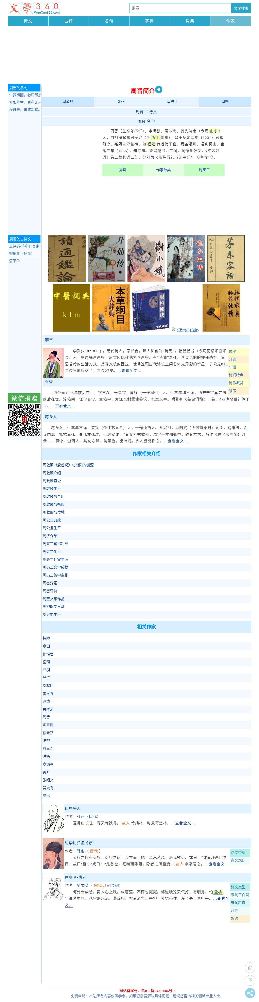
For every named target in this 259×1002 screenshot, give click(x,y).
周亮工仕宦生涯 (55, 560)
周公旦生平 (52, 528)
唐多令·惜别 (76, 877)
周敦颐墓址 (52, 481)
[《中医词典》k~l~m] (71, 330)
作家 (230, 21)
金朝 (115, 886)
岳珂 (46, 662)
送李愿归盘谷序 (79, 843)
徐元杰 (48, 733)
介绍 (232, 360)
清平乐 (14, 261)
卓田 (46, 646)
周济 (120, 102)
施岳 (46, 796)
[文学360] (34, 8)
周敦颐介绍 (52, 473)
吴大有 (48, 788)
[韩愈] (53, 868)
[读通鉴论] (67, 281)
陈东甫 (48, 725)
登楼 (218, 892)
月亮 (234, 911)
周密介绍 (50, 583)
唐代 (93, 817)
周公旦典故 (52, 520)
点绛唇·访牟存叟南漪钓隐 (24, 246)
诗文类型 (238, 853)
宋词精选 (238, 903)
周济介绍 (50, 536)
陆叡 (46, 741)
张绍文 (48, 780)
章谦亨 (48, 764)
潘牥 (46, 756)
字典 (149, 21)
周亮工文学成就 (55, 567)
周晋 (46, 717)
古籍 (68, 21)
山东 (214, 131)
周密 (225, 102)
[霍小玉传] (186, 281)
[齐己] (53, 833)
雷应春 (48, 694)
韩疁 (46, 638)
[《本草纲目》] (111, 330)
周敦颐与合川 (54, 497)
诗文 (28, 21)
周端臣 (48, 686)
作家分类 (163, 170)
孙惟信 (48, 654)
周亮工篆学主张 (55, 575)
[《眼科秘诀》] (151, 330)
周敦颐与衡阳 (54, 505)
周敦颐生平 (52, 489)
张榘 (49, 382)
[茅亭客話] (226, 281)
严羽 (46, 670)
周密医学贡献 (54, 607)
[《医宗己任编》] (186, 330)
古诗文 (146, 112)
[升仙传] (106, 281)
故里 (232, 352)
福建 (152, 144)
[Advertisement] (129, 55)
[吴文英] (53, 902)
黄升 (46, 772)
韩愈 (81, 851)
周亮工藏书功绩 (55, 544)
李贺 (49, 340)
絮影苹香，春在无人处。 (24, 102)
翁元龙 (48, 749)
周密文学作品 (54, 599)
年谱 (232, 367)
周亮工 (172, 102)
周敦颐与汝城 (54, 512)
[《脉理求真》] (221, 330)
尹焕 (46, 701)
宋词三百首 (240, 895)
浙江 (156, 138)
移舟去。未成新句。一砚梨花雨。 (24, 110)
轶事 (232, 391)
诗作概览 (236, 383)
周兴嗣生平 (52, 615)
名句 (109, 21)
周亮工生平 (52, 552)
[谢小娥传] (146, 281)
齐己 (81, 817)
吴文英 (83, 886)
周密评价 (50, 591)
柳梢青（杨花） (22, 254)
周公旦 (67, 102)
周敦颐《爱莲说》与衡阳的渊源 (68, 465)
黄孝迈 (48, 709)
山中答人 (73, 809)
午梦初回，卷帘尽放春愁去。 (24, 95)
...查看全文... (129, 371)
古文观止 (238, 860)
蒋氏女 (51, 417)
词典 (190, 21)
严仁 (46, 678)
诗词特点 (236, 375)
